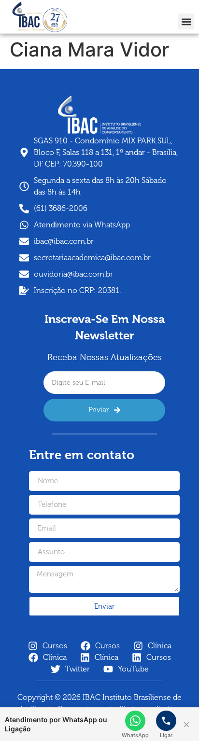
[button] (186, 21)
